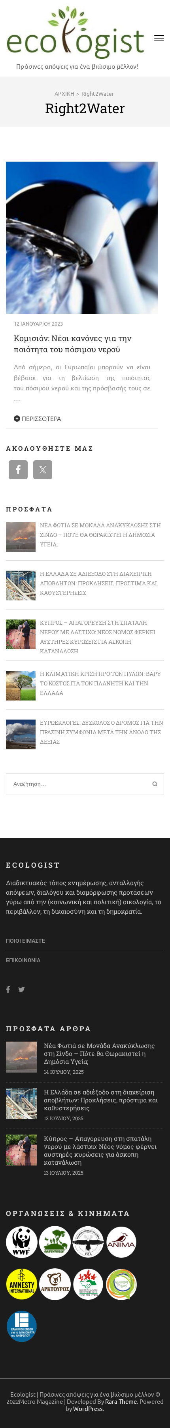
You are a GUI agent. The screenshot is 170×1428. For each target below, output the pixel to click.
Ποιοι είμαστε (25, 941)
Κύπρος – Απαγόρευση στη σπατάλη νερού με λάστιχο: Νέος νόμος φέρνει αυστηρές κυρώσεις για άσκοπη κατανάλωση (100, 1150)
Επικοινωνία (23, 960)
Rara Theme (121, 1401)
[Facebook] (8, 989)
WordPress (88, 1408)
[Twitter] (21, 989)
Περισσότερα (40, 418)
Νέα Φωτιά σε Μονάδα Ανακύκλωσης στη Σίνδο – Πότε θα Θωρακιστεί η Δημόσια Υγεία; (99, 1053)
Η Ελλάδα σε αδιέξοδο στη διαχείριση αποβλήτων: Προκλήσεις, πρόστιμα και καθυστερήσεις (101, 1100)
